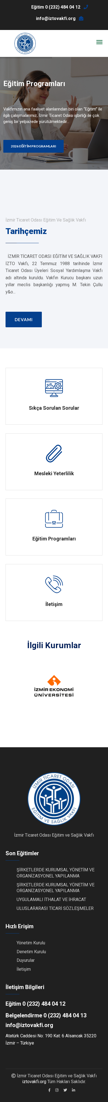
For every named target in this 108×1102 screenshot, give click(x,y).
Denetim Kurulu (31, 951)
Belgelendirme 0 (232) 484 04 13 (46, 1015)
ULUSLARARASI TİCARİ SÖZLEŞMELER (55, 908)
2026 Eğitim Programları (33, 146)
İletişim (24, 969)
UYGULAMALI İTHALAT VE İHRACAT (51, 899)
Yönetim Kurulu (31, 942)
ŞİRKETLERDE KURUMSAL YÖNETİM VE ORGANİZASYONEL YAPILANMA (55, 888)
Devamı (24, 319)
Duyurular (26, 960)
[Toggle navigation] (99, 42)
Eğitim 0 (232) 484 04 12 (35, 1003)
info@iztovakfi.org (29, 1025)
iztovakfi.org (34, 1081)
